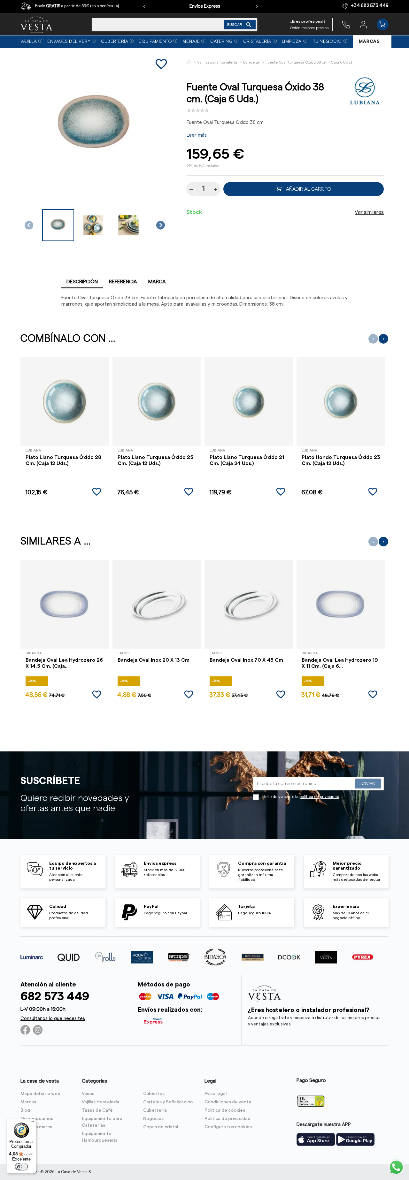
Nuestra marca (36, 1127)
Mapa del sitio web (40, 1094)
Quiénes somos (36, 1118)
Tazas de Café (97, 1110)
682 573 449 (54, 996)
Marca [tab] (157, 281)
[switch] (21, 1166)
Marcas (28, 1102)
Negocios (153, 1118)
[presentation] (144, 6)
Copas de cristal (160, 1127)
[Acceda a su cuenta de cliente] (363, 24)
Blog (25, 1110)
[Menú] (32, 1123)
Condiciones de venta (227, 1102)
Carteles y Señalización (168, 1102)
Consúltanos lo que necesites (52, 1018)
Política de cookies (224, 1110)
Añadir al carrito (308, 189)
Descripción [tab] (82, 281)
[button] (58, 225)
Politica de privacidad (227, 1118)
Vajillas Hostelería (100, 1102)
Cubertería (155, 1110)
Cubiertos (154, 1094)
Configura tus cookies (228, 1127)
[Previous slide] (29, 225)
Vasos (88, 1094)
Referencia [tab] (123, 281)
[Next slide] (160, 225)
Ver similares (369, 212)
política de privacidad (319, 797)
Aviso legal (215, 1094)
